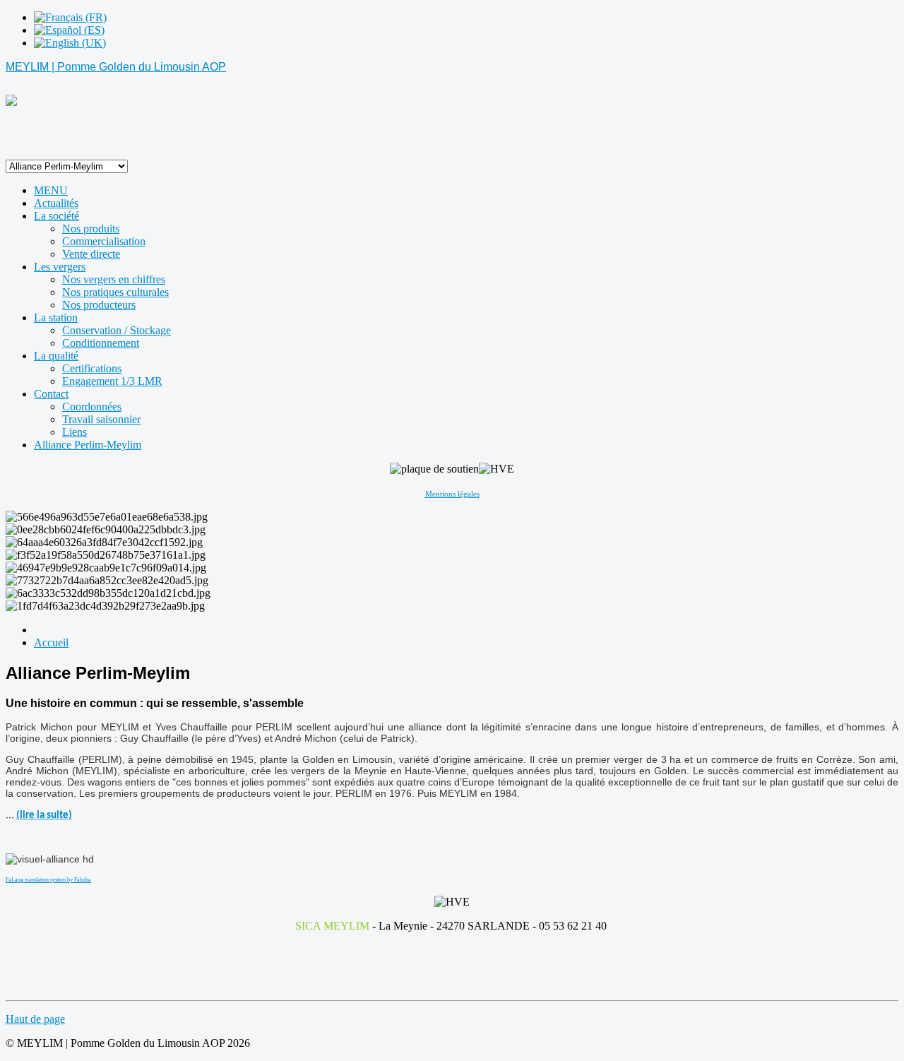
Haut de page (35, 1019)
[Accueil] (11, 102)
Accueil (51, 642)
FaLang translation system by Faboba (48, 880)
